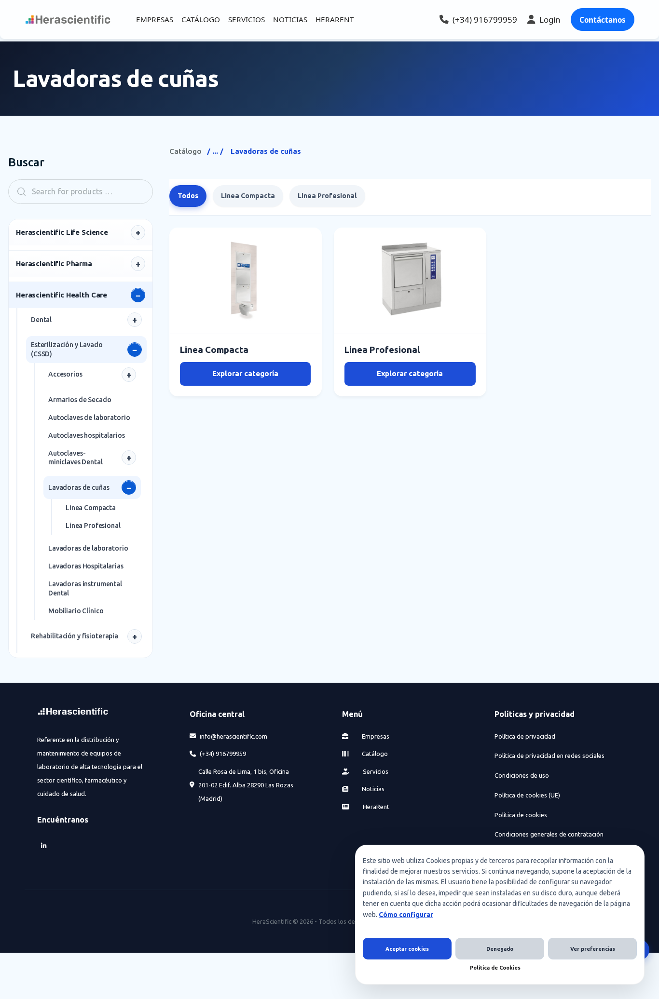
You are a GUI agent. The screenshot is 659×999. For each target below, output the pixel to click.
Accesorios (65, 374)
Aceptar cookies (407, 949)
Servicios (374, 771)
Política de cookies (520, 814)
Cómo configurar (406, 914)
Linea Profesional (93, 525)
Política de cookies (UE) (527, 795)
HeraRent (375, 806)
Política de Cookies (495, 968)
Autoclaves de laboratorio (89, 417)
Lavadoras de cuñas (78, 487)
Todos (188, 196)
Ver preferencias (592, 949)
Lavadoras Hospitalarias (86, 566)
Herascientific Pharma (54, 263)
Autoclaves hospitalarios (86, 435)
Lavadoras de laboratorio (88, 548)
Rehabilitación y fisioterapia (74, 636)
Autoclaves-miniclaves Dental (75, 457)
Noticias (372, 788)
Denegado (499, 949)
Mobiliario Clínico (75, 611)
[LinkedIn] (44, 846)
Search (18, 191)
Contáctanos (602, 20)
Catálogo (185, 151)
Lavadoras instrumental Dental (85, 588)
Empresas (374, 736)
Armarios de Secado (79, 400)
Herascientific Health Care (61, 295)
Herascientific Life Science (62, 232)
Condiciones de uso (521, 775)
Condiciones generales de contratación (549, 834)
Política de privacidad (524, 736)
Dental (41, 320)
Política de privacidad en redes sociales (549, 755)
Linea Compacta (91, 508)
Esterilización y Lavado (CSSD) (67, 349)
